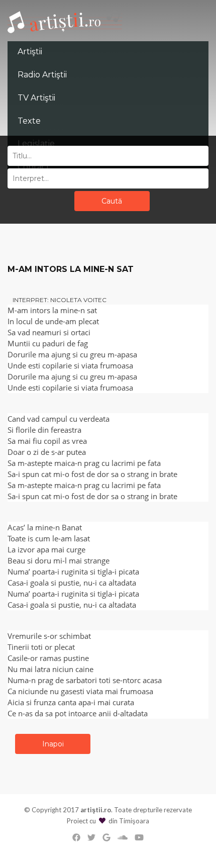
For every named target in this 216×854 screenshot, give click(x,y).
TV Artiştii (36, 98)
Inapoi (53, 743)
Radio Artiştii (42, 74)
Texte (29, 121)
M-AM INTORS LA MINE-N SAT (71, 269)
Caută (111, 201)
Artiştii (30, 51)
